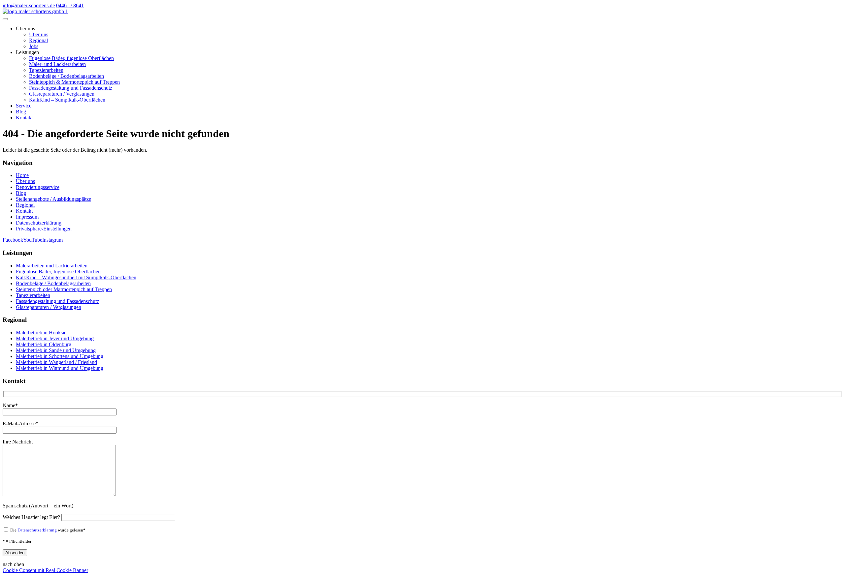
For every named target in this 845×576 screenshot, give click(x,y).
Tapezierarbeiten (46, 70)
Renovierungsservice (37, 187)
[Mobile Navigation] (5, 19)
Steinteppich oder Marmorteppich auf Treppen (64, 289)
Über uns (38, 34)
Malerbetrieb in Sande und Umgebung (56, 350)
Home (22, 175)
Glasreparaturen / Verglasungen (61, 94)
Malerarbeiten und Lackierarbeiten (51, 265)
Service (23, 105)
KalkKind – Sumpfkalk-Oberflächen (67, 100)
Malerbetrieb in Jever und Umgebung (55, 338)
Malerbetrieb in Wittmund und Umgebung (59, 368)
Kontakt (24, 117)
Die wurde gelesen (47, 530)
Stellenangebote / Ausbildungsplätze (53, 199)
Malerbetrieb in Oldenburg (43, 344)
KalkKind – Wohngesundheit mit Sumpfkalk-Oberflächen (76, 277)
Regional (38, 40)
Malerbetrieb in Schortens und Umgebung (59, 356)
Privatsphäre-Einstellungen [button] (44, 228)
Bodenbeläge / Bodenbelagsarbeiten (66, 76)
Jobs (33, 46)
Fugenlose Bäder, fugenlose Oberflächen (71, 58)
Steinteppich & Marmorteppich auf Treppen (74, 82)
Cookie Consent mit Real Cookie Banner (45, 570)
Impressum (27, 217)
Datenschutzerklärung (38, 223)
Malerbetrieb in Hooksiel (42, 332)
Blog (21, 111)
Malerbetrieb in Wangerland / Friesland (56, 362)
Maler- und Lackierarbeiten (57, 64)
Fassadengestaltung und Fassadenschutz (70, 88)
